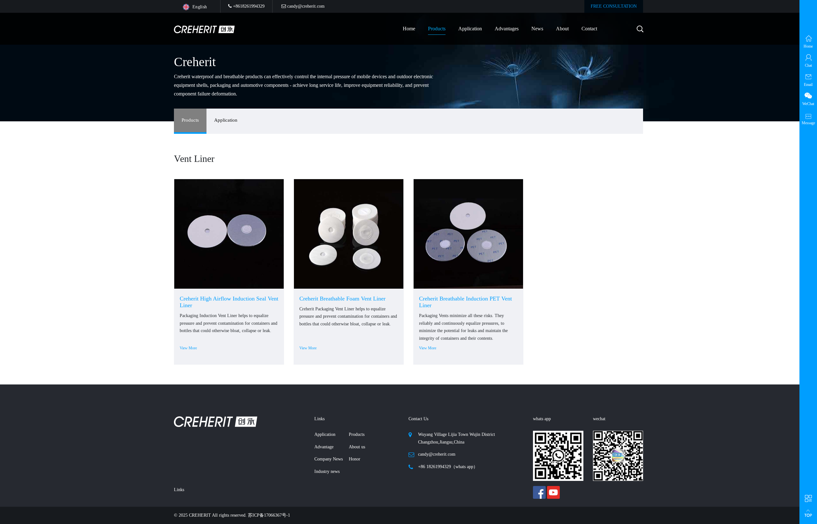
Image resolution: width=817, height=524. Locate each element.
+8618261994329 (248, 6)
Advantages (507, 28)
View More (188, 348)
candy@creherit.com (305, 6)
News (537, 28)
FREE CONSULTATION (614, 6)
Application (470, 28)
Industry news (327, 471)
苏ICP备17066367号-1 (269, 515)
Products (190, 120)
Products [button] (437, 28)
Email (808, 84)
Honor (354, 459)
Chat (808, 65)
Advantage (324, 446)
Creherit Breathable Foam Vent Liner (342, 298)
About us (357, 446)
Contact (589, 28)
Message (808, 123)
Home (409, 28)
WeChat (808, 104)
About (562, 28)
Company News (328, 459)
